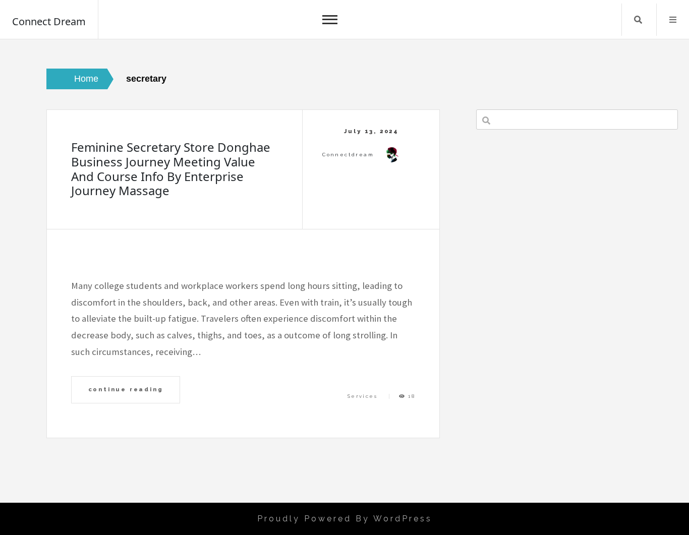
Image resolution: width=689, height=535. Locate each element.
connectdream (348, 154)
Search (638, 20)
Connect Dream (49, 21)
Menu (673, 20)
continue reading (125, 389)
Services (362, 396)
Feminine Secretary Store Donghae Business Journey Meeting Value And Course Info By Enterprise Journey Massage (170, 169)
